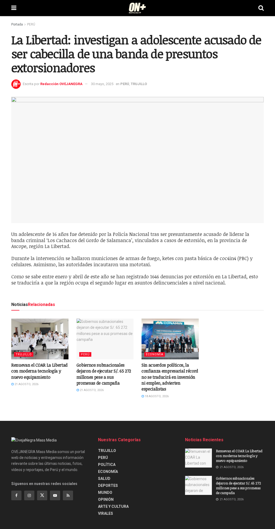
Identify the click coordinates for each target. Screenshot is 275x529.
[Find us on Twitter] (42, 495)
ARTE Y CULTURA (113, 506)
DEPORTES (108, 485)
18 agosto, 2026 (156, 396)
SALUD (104, 478)
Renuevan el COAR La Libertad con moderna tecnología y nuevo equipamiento (39, 371)
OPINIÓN (106, 499)
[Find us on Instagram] (29, 495)
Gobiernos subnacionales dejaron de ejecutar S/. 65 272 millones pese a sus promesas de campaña (104, 374)
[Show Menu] (13, 8)
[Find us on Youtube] (55, 495)
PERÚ (31, 24)
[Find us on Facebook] (16, 495)
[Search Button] (261, 8)
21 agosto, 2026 (26, 384)
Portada (17, 24)
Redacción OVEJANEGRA (61, 84)
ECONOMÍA (154, 354)
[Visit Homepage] (137, 8)
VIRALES (105, 513)
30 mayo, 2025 (102, 84)
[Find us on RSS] (68, 495)
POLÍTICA (106, 464)
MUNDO (105, 492)
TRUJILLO (139, 84)
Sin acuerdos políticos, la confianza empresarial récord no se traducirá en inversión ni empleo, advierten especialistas (170, 377)
